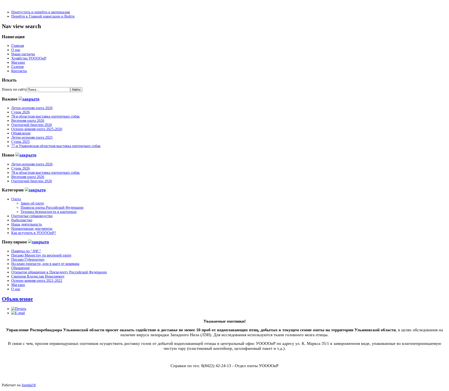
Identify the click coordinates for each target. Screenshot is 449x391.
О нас (15, 50)
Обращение (20, 268)
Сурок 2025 (20, 142)
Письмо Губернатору (28, 259)
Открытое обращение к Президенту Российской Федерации (59, 272)
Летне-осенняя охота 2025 (32, 137)
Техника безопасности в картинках (49, 212)
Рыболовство (21, 220)
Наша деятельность (26, 224)
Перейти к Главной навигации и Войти (43, 16)
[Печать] (18, 309)
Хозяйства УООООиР (28, 58)
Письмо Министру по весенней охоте (41, 255)
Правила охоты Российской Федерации (52, 207)
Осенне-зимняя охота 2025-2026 (36, 129)
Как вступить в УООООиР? (33, 233)
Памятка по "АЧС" (26, 251)
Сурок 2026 (20, 112)
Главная (17, 46)
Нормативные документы (31, 229)
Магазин (18, 62)
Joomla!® (29, 385)
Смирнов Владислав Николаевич (37, 276)
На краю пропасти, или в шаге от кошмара (45, 264)
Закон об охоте (32, 203)
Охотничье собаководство (32, 216)
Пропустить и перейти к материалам (40, 12)
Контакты (19, 71)
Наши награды (23, 54)
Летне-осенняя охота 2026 (32, 108)
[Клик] (29, 99)
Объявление (21, 133)
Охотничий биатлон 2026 (31, 125)
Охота (16, 199)
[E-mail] (18, 313)
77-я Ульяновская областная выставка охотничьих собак (56, 146)
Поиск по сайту (14, 89)
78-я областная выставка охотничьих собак (45, 116)
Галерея (17, 67)
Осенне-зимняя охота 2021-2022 (36, 281)
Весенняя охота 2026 (27, 121)
